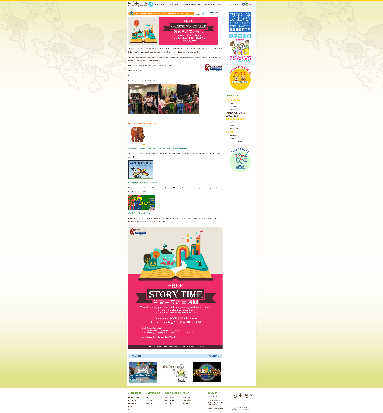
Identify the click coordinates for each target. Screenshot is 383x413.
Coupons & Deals (236, 142)
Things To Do (234, 126)
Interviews (233, 106)
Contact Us (187, 401)
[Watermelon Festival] (240, 48)
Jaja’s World (160, 4)
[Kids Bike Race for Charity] (240, 22)
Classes (232, 110)
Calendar (175, 4)
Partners (186, 404)
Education (208, 4)
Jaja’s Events (234, 122)
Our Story (187, 398)
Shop (130, 410)
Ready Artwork (245, 410)
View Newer (214, 356)
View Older (136, 356)
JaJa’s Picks (234, 129)
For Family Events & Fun (240, 73)
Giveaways (233, 135)
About (220, 4)
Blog (231, 103)
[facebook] (243, 3)
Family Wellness (191, 4)
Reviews (233, 138)
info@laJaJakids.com (215, 408)
